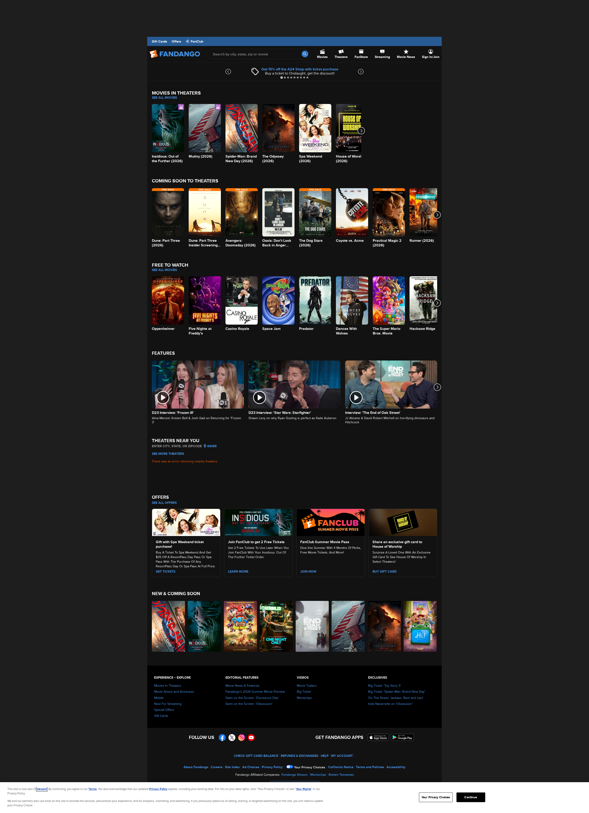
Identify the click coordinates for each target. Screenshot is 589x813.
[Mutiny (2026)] (348, 626)
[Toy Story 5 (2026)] (420, 626)
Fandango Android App (402, 737)
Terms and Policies (370, 767)
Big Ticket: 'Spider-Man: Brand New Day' (396, 691)
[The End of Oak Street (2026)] (312, 626)
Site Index (232, 767)
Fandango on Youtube (251, 737)
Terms (92, 789)
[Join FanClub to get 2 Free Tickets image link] (258, 521)
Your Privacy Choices (309, 767)
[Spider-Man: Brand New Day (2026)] (168, 626)
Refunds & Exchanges (299, 755)
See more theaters (168, 453)
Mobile (159, 697)
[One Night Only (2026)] (276, 626)
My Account (342, 755)
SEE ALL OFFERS (164, 503)
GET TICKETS (165, 571)
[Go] (305, 54)
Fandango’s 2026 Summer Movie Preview (255, 691)
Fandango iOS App (378, 737)
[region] (294, 797)
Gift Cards (159, 41)
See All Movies (164, 97)
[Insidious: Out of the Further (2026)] (204, 626)
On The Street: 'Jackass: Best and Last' (395, 697)
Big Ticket (304, 691)
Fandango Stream (294, 774)
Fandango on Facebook (222, 737)
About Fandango (196, 767)
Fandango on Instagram (241, 737)
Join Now (308, 571)
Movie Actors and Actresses (174, 691)
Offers (176, 41)
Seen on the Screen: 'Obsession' (248, 703)
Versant (42, 789)
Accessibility (396, 767)
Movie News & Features (242, 685)
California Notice (340, 767)
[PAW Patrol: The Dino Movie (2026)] (240, 626)
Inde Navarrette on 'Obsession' (390, 703)
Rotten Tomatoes (341, 774)
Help (325, 755)
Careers (216, 767)
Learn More (238, 571)
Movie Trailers (307, 685)
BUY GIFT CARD (384, 571)
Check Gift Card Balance (256, 755)
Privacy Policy (272, 767)
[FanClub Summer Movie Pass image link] (331, 521)
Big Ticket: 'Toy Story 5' (384, 685)
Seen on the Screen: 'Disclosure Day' (252, 697)
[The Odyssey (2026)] (384, 626)
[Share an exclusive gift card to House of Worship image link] (403, 521)
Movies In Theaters (167, 685)
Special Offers (164, 709)
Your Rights (303, 789)
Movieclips (304, 697)
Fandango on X (231, 737)
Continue (470, 797)
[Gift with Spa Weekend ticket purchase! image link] (186, 521)
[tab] (281, 77)
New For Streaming (168, 703)
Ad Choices (250, 767)
